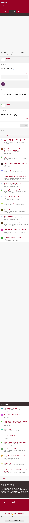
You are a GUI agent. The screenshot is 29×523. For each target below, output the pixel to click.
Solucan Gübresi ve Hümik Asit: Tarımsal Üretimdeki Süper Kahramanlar (14, 149)
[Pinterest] (10, 506)
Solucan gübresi (8, 209)
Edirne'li (8, 83)
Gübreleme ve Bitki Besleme (11, 179)
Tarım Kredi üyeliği (8, 463)
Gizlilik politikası (21, 513)
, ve (13, 77)
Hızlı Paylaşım (7, 145)
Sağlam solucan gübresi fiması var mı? (13, 157)
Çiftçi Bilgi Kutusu (8, 153)
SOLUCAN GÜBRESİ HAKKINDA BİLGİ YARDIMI (14, 223)
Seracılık (6, 234)
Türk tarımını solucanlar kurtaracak (12, 237)
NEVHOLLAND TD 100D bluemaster (12, 414)
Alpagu (3, 54)
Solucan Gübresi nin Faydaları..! (11, 196)
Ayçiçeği (6, 438)
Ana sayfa (8, 515)
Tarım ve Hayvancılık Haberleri (11, 240)
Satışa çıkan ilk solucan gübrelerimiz (13, 183)
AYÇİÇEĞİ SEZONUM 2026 (10, 435)
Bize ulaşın (4, 513)
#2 (27, 89)
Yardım (3, 515)
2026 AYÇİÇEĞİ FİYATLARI (10, 448)
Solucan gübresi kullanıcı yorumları (12, 190)
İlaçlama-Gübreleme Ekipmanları (12, 199)
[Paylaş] (25, 65)
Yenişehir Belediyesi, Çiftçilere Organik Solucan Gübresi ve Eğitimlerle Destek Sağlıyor (15, 140)
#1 (27, 65)
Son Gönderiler (5, 404)
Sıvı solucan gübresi (9, 170)
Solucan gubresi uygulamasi (11, 203)
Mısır (5, 474)
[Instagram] (5, 506)
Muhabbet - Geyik (8, 445)
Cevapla (26, 73)
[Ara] (26, 11)
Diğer (5, 173)
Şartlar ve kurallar (12, 513)
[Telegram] (13, 506)
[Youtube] (19, 506)
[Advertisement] (14, 31)
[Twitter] (16, 506)
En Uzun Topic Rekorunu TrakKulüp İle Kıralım (15, 442)
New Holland (7, 417)
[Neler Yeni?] (24, 11)
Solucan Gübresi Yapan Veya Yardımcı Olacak (15, 176)
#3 (27, 110)
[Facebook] (2, 506)
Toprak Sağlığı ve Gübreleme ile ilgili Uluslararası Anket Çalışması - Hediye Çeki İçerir (16, 421)
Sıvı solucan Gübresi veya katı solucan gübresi (15, 163)
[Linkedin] (7, 506)
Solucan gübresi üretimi (9, 216)
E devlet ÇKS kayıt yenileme (10, 408)
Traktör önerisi (7, 429)
